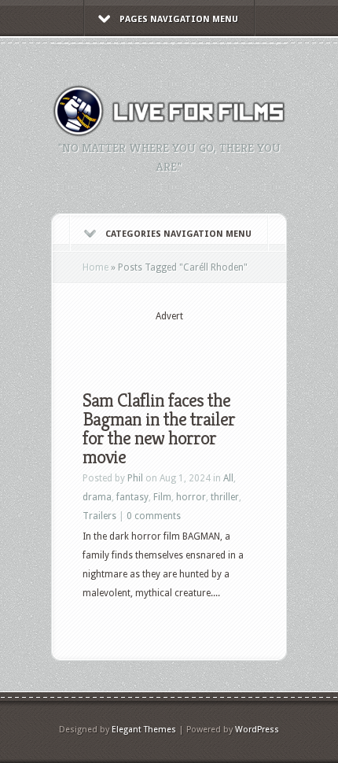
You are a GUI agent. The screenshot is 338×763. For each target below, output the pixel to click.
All (228, 478)
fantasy (132, 497)
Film (162, 497)
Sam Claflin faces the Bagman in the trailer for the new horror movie (159, 429)
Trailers (99, 516)
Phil (135, 478)
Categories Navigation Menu (178, 234)
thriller (225, 497)
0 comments (154, 516)
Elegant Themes (144, 729)
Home (95, 267)
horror (191, 497)
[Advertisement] (210, 343)
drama (97, 497)
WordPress (257, 729)
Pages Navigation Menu (178, 19)
